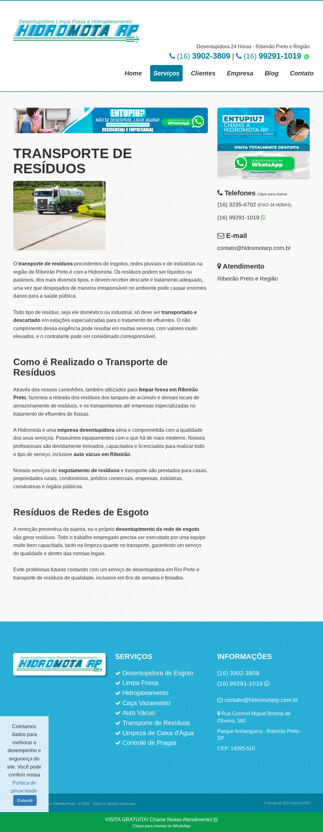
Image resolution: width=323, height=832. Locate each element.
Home (133, 73)
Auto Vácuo (138, 712)
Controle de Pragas (149, 742)
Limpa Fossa (140, 682)
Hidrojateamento (145, 692)
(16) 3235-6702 (254, 204)
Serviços (166, 73)
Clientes (203, 73)
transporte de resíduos (45, 263)
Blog (272, 73)
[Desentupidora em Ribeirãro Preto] (263, 148)
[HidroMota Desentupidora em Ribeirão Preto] (76, 24)
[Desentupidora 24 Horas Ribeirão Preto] (110, 126)
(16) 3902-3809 (238, 673)
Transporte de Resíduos (156, 722)
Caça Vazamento (146, 702)
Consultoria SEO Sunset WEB (287, 803)
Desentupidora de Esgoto (157, 672)
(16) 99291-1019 (239, 217)
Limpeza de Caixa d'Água (158, 732)
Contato (302, 73)
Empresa (240, 73)
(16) (202, 56)
